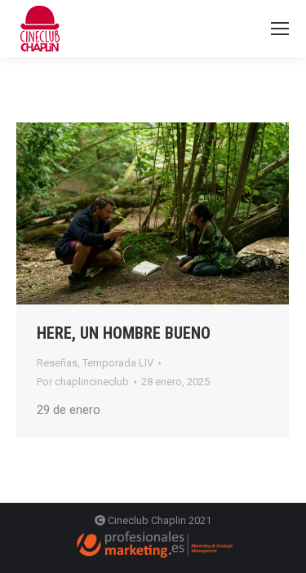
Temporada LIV (117, 363)
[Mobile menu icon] (280, 28)
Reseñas (57, 363)
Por (83, 381)
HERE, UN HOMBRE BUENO (124, 333)
